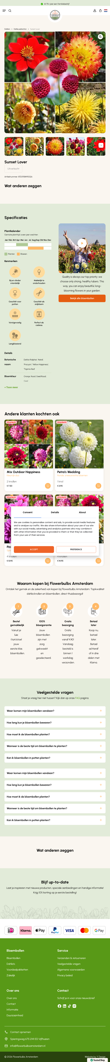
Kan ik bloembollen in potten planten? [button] (28, 757)
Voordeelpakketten (17, 969)
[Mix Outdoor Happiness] (28, 444)
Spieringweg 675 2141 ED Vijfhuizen (29, 1039)
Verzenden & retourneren (71, 958)
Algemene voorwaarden (71, 969)
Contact (11, 1003)
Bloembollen (13, 958)
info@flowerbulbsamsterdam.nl (27, 1045)
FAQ (77, 698)
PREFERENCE (76, 549)
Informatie (12, 1009)
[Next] (101, 145)
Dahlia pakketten (20, 29)
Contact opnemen (20, 1032)
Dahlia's (7, 29)
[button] (4, 10)
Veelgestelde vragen (68, 963)
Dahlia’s (11, 963)
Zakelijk (11, 975)
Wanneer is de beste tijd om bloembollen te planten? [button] (37, 746)
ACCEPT (34, 549)
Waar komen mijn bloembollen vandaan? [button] (30, 710)
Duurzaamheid (15, 1015)
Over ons (12, 998)
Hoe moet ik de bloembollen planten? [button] (28, 734)
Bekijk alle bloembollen (82, 298)
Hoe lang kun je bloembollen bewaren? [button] (29, 722)
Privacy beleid (65, 975)
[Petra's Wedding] (79, 444)
